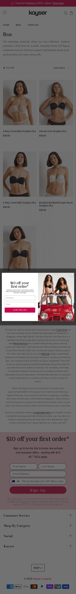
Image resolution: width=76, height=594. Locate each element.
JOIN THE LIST (20, 310)
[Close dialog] (71, 275)
